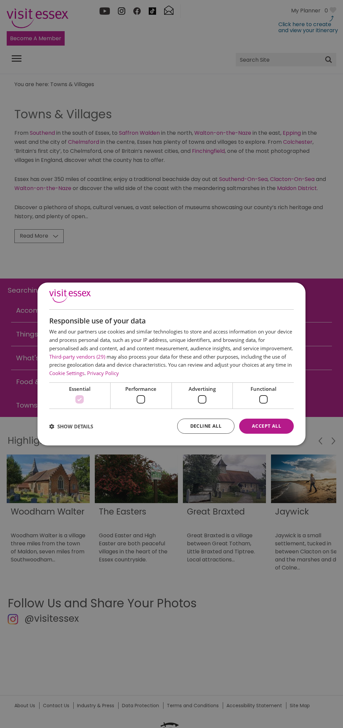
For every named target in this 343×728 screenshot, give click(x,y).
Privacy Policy (103, 373)
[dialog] (171, 364)
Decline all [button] (205, 426)
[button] (71, 426)
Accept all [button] (266, 426)
